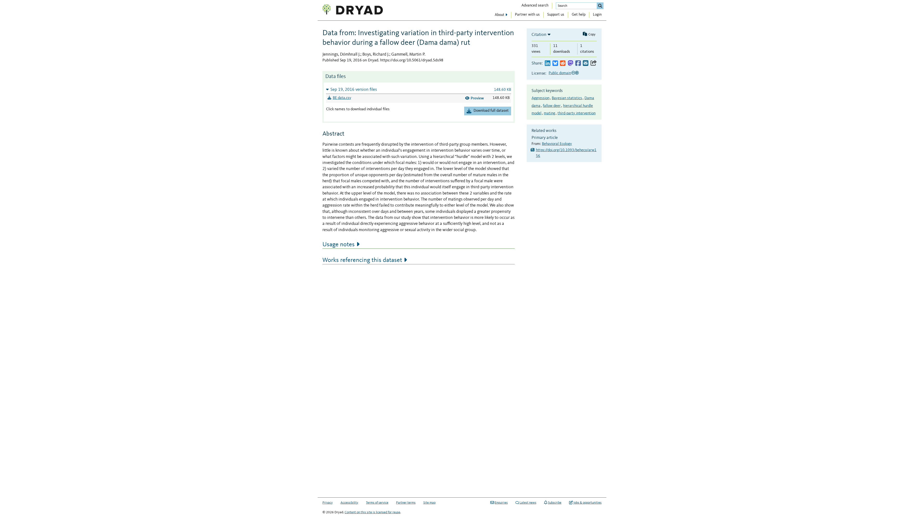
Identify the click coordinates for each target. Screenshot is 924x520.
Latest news (528, 502)
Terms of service (377, 502)
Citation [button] (539, 34)
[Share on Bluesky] (555, 63)
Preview (477, 98)
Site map (429, 502)
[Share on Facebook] (578, 63)
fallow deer (552, 106)
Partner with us (527, 15)
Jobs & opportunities (587, 502)
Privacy (327, 502)
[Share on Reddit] (562, 63)
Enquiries (501, 502)
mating (549, 113)
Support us (555, 15)
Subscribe (554, 502)
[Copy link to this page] (593, 63)
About (499, 15)
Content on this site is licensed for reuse (372, 512)
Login (597, 15)
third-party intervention (577, 113)
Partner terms (406, 502)
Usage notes (338, 244)
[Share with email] (585, 63)
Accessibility (349, 502)
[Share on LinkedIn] (547, 63)
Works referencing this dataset (362, 260)
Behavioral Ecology (557, 144)
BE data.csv (342, 98)
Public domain (560, 73)
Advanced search (534, 5)
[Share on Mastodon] (570, 63)
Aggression (540, 98)
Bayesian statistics (567, 98)
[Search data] (600, 5)
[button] (418, 89)
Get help (578, 15)
